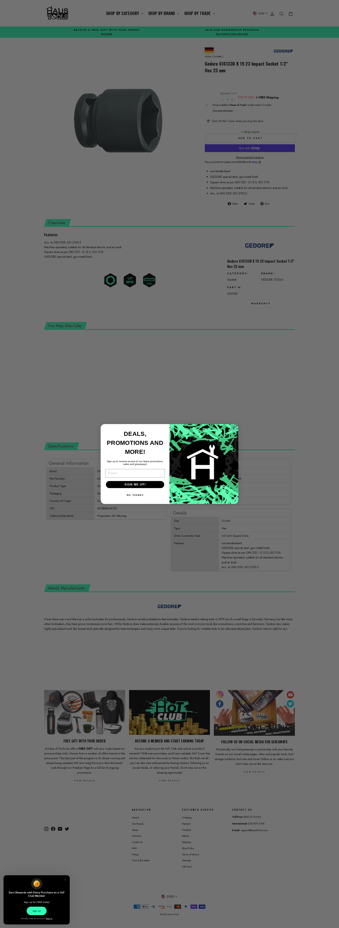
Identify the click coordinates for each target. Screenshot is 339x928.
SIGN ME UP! (135, 484)
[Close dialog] (234, 428)
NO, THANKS (135, 495)
